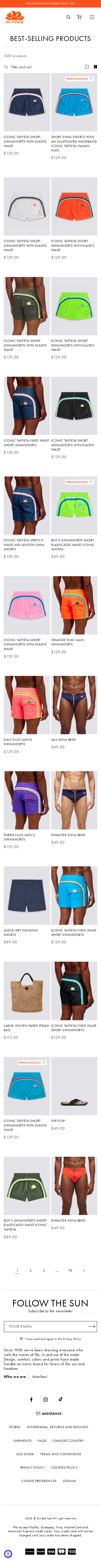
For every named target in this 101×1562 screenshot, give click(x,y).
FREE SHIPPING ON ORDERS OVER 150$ (50, 3)
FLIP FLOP (58, 1120)
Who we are (15, 1376)
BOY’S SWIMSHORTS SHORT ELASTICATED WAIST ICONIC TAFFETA (73, 544)
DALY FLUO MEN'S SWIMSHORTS (18, 741)
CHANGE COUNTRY (68, 1440)
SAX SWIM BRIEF (63, 739)
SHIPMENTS (22, 1440)
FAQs (42, 1440)
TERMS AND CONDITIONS (60, 1454)
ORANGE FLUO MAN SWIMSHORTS (67, 642)
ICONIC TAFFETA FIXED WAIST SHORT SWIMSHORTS (26, 442)
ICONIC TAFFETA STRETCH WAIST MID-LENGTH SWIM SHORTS (24, 544)
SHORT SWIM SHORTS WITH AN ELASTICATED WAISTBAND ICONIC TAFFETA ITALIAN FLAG (74, 143)
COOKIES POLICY (64, 1467)
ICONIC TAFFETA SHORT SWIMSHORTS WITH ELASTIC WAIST (25, 141)
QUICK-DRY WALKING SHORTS (21, 932)
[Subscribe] (91, 1326)
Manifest (39, 1376)
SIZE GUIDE (25, 1454)
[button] (92, 17)
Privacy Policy (72, 1339)
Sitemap (69, 1481)
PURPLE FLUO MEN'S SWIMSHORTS (19, 837)
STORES (15, 1427)
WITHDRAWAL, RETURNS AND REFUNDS (57, 1427)
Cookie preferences (39, 1481)
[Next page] (83, 1270)
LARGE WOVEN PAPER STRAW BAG (26, 1027)
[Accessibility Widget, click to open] (8, 1554)
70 (70, 1270)
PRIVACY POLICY (32, 1467)
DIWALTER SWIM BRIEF (68, 835)
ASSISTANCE (52, 1413)
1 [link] (17, 1270)
